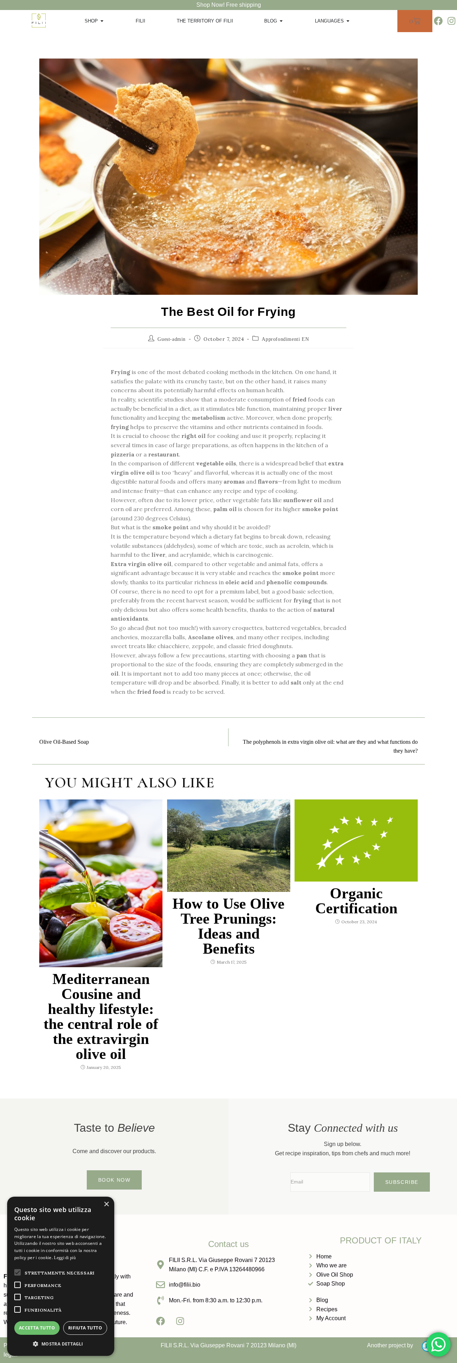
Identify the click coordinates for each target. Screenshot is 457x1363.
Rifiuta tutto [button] (85, 1328)
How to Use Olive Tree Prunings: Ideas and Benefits (228, 926)
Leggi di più (65, 1257)
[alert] (60, 1276)
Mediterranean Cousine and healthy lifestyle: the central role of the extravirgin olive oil (101, 1016)
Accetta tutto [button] (37, 1328)
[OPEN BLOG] (281, 21)
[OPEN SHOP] (102, 21)
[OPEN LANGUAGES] (348, 21)
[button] (60, 1344)
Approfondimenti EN (285, 339)
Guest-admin (171, 339)
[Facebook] (438, 21)
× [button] (106, 1204)
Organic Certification (356, 901)
